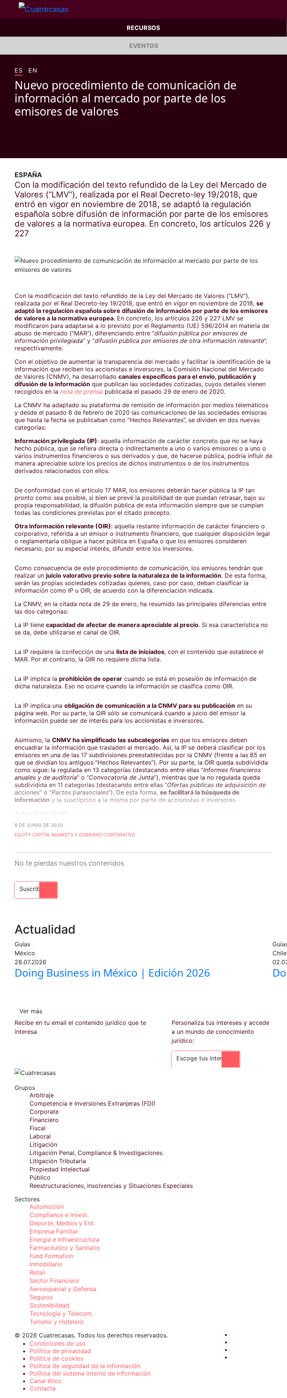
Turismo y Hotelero (57, 1322)
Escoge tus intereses (205, 1058)
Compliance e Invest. (59, 1215)
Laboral (40, 1136)
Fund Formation (51, 1256)
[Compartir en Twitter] (31, 147)
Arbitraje (42, 1095)
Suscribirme (36, 888)
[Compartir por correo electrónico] (60, 147)
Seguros (41, 1297)
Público (40, 1177)
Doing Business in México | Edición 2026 (112, 972)
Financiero (44, 1120)
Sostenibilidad (50, 1305)
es (18, 70)
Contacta (43, 1388)
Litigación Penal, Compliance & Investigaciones (96, 1153)
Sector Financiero (54, 1281)
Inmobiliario (46, 1264)
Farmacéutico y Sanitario (65, 1248)
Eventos (143, 45)
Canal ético (46, 1381)
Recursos (143, 27)
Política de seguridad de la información (85, 1366)
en (32, 70)
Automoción (47, 1207)
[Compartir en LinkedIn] (46, 147)
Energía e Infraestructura (64, 1239)
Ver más (30, 1011)
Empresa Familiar (54, 1231)
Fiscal (38, 1128)
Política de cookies (56, 1358)
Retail (37, 1272)
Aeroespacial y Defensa (63, 1289)
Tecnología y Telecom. (61, 1313)
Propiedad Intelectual (60, 1169)
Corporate (44, 1112)
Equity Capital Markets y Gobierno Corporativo (75, 835)
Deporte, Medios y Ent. (62, 1223)
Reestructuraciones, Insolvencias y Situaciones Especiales (111, 1186)
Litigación (43, 1144)
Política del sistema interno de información (90, 1373)
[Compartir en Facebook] (17, 147)
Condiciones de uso (58, 1343)
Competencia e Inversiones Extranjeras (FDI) (92, 1103)
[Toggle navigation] (9, 9)
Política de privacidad (60, 1351)
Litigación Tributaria (58, 1161)
